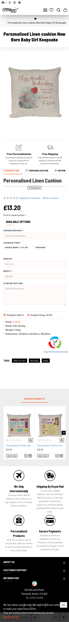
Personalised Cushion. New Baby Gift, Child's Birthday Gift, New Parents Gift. (19, 445)
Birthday (34, 360)
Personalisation (38, 170)
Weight (6, 271)
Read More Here (11, 616)
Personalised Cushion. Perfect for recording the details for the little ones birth (50, 445)
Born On (7, 258)
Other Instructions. (13, 283)
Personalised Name (12, 230)
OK (63, 605)
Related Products (34, 398)
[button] (5, 433)
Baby (45, 360)
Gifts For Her (19, 360)
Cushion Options (11, 243)
